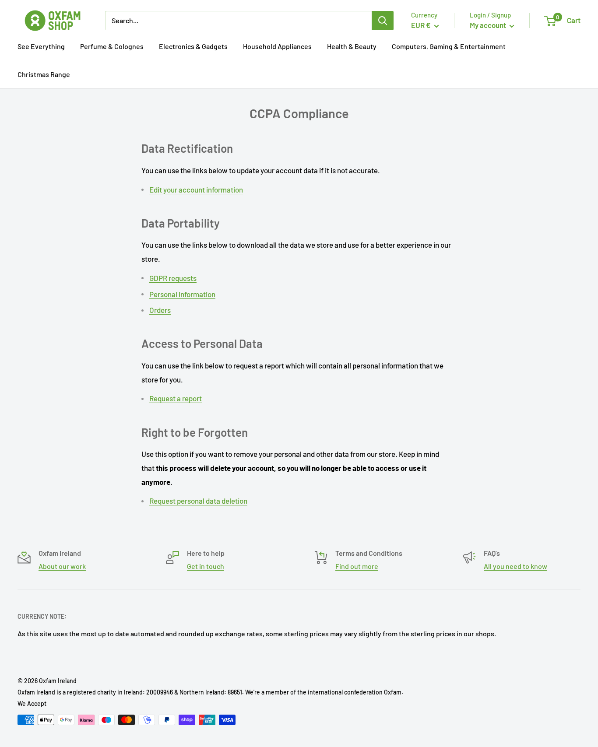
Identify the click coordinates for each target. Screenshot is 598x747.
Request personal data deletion (198, 500)
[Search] (383, 20)
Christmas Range (44, 74)
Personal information (182, 294)
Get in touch (205, 566)
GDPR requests (173, 278)
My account (488, 25)
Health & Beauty (351, 46)
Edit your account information (196, 189)
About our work (62, 566)
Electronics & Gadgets (193, 46)
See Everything (41, 46)
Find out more (356, 566)
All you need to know (515, 566)
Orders (160, 309)
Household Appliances (277, 46)
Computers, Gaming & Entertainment (449, 46)
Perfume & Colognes (112, 46)
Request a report (175, 398)
